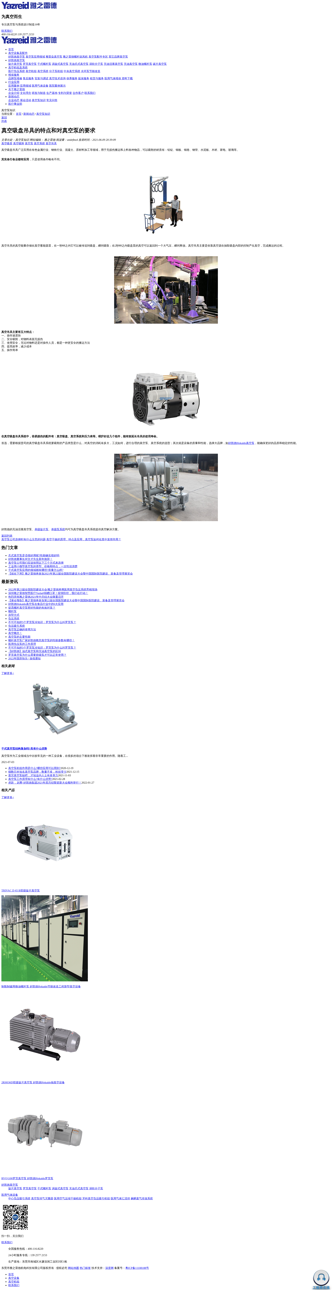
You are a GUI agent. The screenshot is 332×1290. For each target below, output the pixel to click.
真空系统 (42, 71)
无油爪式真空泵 (79, 63)
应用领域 (25, 85)
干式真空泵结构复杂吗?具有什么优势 (24, 748)
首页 (11, 49)
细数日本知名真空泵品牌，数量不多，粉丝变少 (37, 771)
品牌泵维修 (15, 78)
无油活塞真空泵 (113, 63)
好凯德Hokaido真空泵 (241, 443)
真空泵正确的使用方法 (22, 629)
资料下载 (127, 78)
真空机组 (31, 71)
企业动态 (13, 100)
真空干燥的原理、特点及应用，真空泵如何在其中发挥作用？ (83, 539)
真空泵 (29, 143)
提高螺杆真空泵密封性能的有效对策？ (31, 607)
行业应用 (13, 82)
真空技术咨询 (57, 78)
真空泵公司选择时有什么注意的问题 (23, 539)
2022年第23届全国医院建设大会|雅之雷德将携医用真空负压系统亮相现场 (52, 589)
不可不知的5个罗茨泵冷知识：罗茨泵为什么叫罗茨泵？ (42, 622)
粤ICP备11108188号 (137, 1267)
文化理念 (25, 92)
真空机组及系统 (18, 67)
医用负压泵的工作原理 (22, 643)
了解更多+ (7, 673)
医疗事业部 (15, 103)
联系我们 (6, 30)
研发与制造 (39, 92)
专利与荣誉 (65, 92)
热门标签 (85, 1267)
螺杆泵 (12, 611)
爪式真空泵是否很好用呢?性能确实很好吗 (33, 555)
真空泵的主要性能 (19, 636)
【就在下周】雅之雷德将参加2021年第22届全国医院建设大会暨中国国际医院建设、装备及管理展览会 (70, 573)
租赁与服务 (97, 78)
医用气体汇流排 (120, 1198)
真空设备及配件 (18, 53)
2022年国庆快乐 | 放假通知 (24, 658)
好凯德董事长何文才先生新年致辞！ (30, 559)
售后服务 (28, 78)
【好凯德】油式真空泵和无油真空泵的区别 (34, 651)
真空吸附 (18, 143)
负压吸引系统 (16, 625)
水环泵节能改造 (90, 71)
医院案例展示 (57, 85)
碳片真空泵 (160, 63)
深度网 (109, 1267)
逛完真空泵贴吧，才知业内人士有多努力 (33, 775)
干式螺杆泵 (44, 63)
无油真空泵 (131, 63)
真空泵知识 (39, 100)
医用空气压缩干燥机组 (68, 1198)
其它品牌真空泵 (118, 56)
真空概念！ (15, 633)
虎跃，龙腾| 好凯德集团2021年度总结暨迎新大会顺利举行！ (44, 782)
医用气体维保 (113, 78)
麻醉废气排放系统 (142, 1198)
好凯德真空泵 (16, 56)
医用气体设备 (40, 85)
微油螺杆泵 (145, 63)
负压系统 (13, 618)
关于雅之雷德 (16, 89)
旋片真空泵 (15, 63)
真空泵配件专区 (98, 56)
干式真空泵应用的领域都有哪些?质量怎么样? (35, 569)
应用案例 (13, 85)
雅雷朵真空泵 (54, 56)
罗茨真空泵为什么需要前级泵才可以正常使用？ (37, 654)
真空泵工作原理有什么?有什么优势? (30, 779)
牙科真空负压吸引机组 (96, 1198)
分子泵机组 (56, 71)
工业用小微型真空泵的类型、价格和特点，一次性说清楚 (42, 566)
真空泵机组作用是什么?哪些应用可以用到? (34, 768)
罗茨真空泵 (30, 63)
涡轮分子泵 (96, 63)
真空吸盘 (6, 143)
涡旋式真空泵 (60, 63)
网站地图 (73, 1267)
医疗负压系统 (16, 71)
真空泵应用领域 (35, 56)
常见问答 (51, 100)
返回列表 (6, 535)
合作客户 (78, 92)
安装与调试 (41, 78)
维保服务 (13, 74)
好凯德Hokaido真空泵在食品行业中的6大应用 (35, 604)
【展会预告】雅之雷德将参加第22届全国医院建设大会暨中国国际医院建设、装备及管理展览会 (66, 600)
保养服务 (71, 78)
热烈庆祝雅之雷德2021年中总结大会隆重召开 (36, 596)
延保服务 (83, 78)
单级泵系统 (58, 529)
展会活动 (25, 100)
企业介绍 (13, 92)
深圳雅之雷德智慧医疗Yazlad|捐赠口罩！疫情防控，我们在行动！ (48, 593)
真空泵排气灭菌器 (42, 1198)
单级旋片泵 (41, 529)
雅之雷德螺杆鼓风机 (75, 56)
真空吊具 (51, 143)
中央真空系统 (72, 71)
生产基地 (51, 92)
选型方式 (13, 614)
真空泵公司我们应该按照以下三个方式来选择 (36, 562)
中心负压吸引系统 (19, 1198)
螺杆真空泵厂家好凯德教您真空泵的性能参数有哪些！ (41, 640)
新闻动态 (13, 96)
